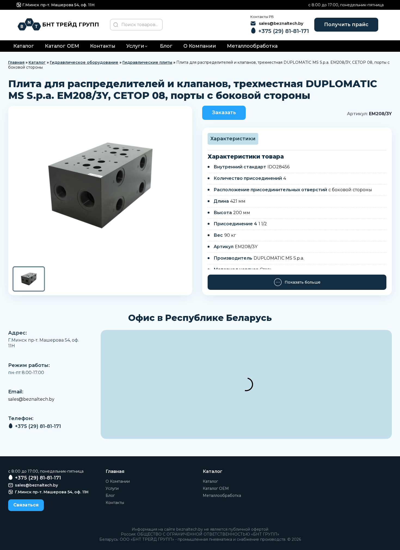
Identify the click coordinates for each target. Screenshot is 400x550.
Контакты (102, 46)
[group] (100, 185)
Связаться (26, 505)
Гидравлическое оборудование (84, 62)
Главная (16, 62)
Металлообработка (252, 46)
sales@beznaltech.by (31, 399)
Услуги (135, 46)
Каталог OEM (62, 46)
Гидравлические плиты (147, 62)
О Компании (199, 46)
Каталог (23, 46)
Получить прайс (346, 25)
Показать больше (303, 282)
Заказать (224, 113)
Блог (166, 46)
